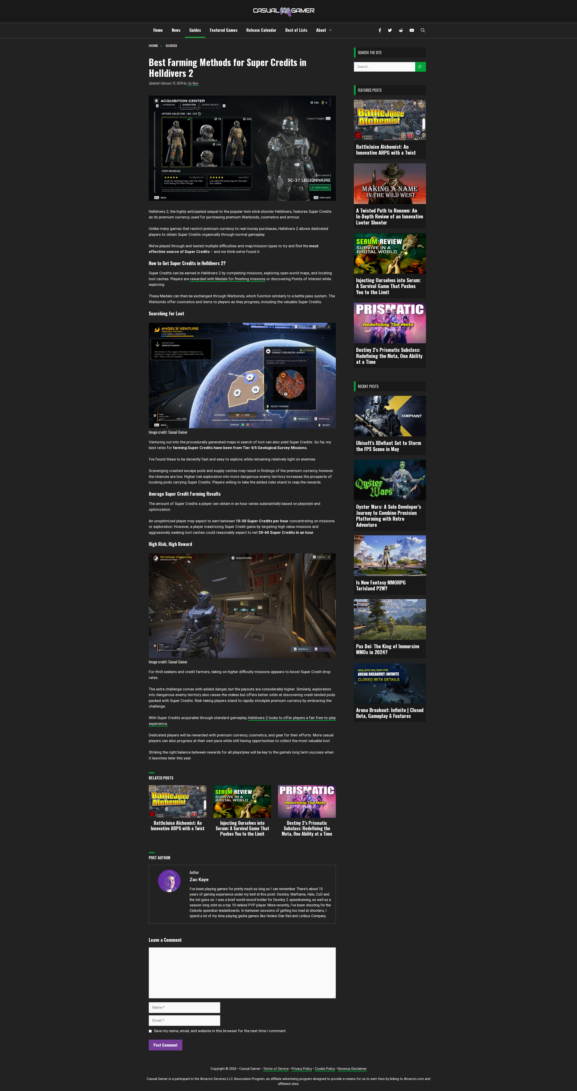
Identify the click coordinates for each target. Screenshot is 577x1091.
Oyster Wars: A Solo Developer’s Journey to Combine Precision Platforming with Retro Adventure (388, 515)
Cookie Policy (325, 1069)
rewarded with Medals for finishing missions (228, 279)
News (176, 30)
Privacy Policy (302, 1069)
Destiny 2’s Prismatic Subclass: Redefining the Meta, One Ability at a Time (389, 355)
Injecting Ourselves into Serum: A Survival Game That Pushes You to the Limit (388, 286)
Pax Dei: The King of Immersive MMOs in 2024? (387, 649)
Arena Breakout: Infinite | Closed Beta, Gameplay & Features (390, 713)
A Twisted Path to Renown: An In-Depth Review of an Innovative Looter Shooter (389, 216)
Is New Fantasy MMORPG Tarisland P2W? (381, 585)
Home (158, 30)
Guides (195, 30)
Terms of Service (276, 1069)
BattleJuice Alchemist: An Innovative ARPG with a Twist (386, 150)
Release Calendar (261, 30)
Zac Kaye (193, 82)
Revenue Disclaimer (352, 1069)
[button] (422, 30)
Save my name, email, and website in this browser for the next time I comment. (220, 1031)
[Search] (420, 67)
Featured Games (223, 30)
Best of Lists (296, 30)
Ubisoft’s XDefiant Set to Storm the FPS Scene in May (388, 446)
